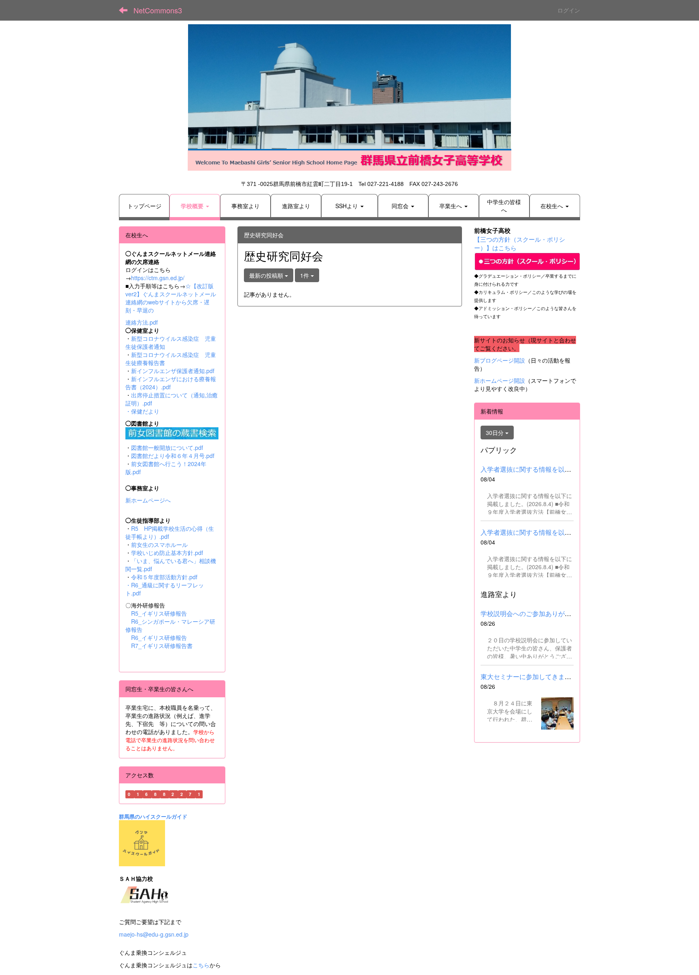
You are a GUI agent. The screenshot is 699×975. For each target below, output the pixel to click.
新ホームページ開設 (499, 380)
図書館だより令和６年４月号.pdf (172, 456)
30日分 (495, 432)
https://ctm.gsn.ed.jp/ (157, 278)
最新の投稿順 (267, 275)
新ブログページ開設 (499, 360)
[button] (195, 205)
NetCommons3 (157, 10)
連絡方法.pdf (141, 322)
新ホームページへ (148, 500)
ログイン (568, 10)
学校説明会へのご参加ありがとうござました (545, 613)
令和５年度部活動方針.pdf (164, 577)
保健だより (145, 411)
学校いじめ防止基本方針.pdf (167, 553)
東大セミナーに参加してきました (529, 676)
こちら (201, 965)
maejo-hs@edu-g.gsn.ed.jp (154, 934)
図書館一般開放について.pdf (167, 447)
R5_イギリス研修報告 (162, 613)
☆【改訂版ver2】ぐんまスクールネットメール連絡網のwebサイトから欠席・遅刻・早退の (170, 298)
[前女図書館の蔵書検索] (171, 432)
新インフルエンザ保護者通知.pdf (172, 371)
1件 (305, 275)
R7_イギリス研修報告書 (162, 646)
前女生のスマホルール (159, 544)
